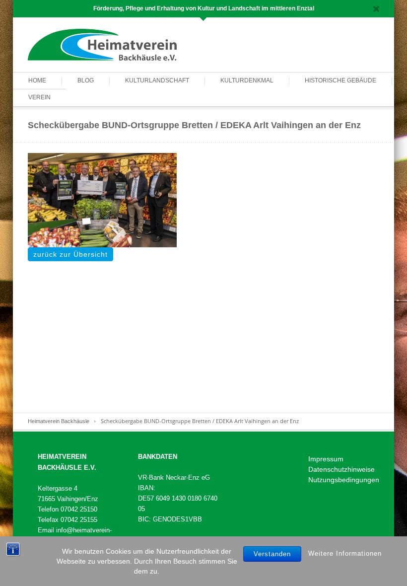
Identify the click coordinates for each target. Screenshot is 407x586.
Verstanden (272, 554)
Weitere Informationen (345, 553)
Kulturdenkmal (246, 80)
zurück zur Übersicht (70, 254)
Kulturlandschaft (157, 80)
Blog (85, 80)
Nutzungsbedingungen (343, 480)
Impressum (325, 459)
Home (37, 80)
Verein (39, 97)
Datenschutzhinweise (341, 469)
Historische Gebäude (340, 80)
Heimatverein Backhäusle (58, 421)
